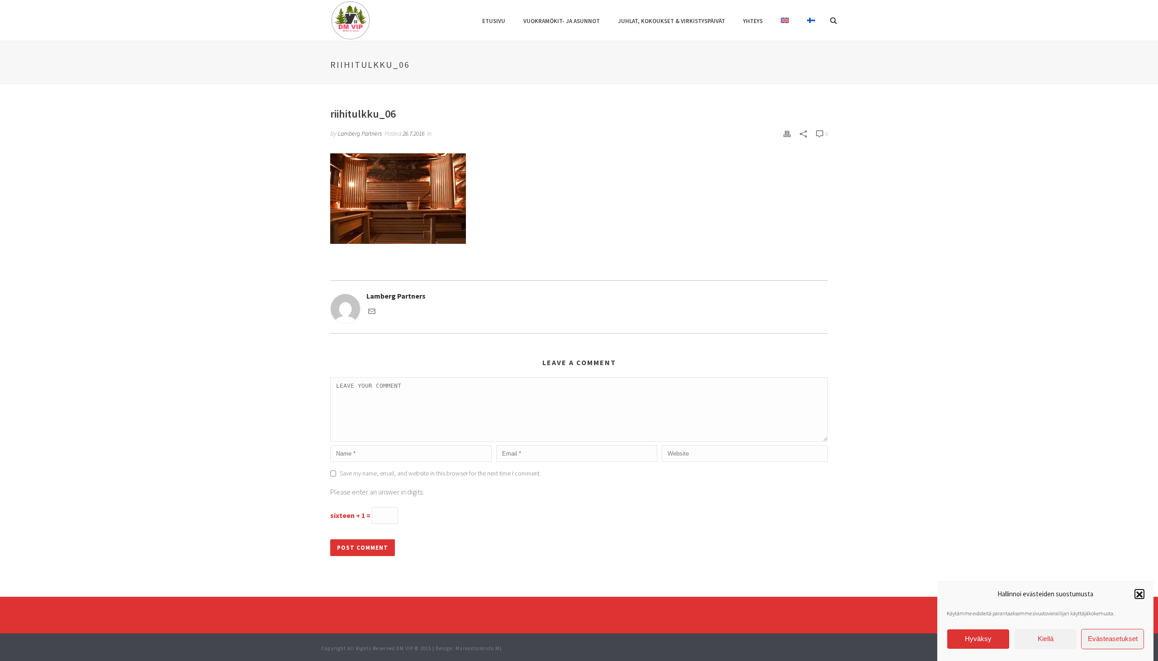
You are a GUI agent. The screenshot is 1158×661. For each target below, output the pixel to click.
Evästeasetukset (1113, 639)
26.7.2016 (413, 133)
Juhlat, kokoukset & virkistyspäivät (671, 21)
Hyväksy (978, 639)
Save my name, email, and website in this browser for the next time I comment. (440, 473)
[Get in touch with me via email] (371, 312)
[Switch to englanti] (785, 21)
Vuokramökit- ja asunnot (561, 21)
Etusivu (493, 21)
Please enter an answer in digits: (377, 491)
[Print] (787, 133)
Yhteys (753, 21)
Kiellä (1046, 639)
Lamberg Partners (360, 133)
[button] (1139, 594)
